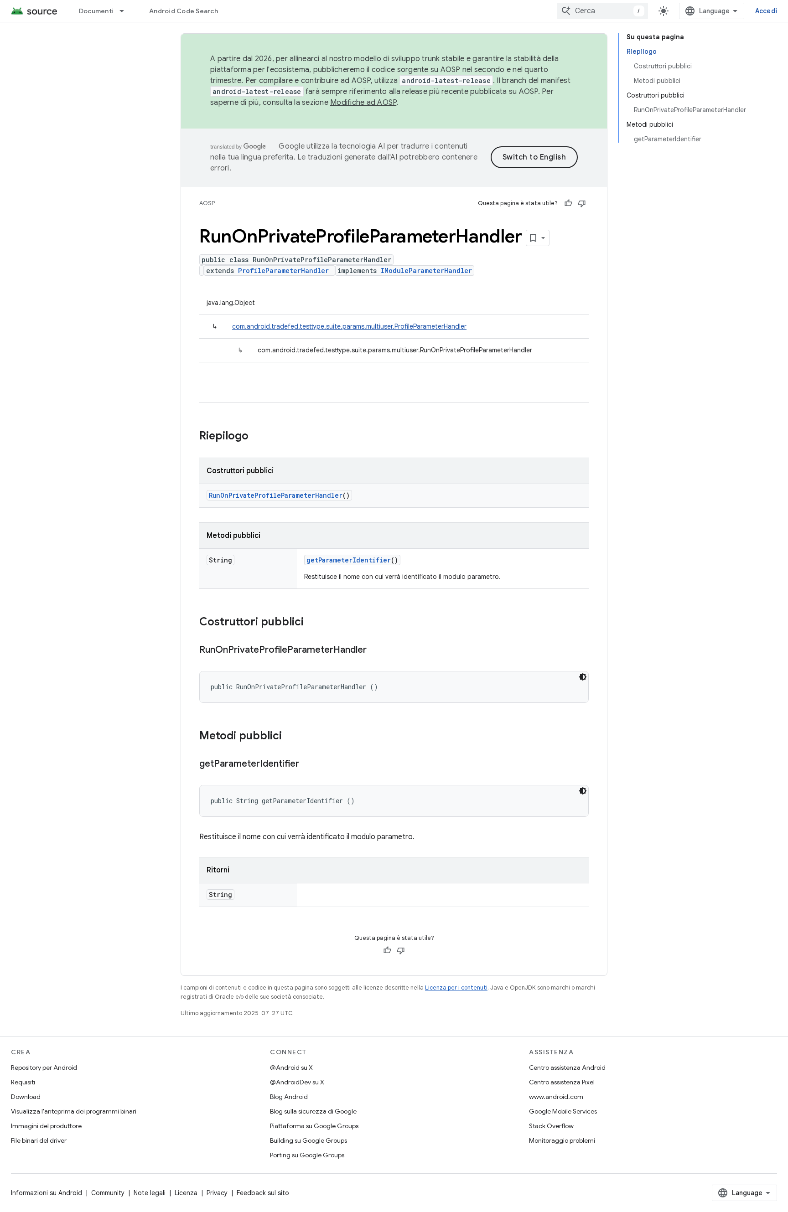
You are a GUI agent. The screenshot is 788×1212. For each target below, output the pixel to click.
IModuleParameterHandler (426, 270)
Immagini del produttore (46, 1126)
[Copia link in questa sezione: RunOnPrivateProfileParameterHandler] (376, 650)
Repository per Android (44, 1067)
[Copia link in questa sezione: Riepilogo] (258, 436)
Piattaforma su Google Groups (314, 1126)
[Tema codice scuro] (582, 676)
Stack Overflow (551, 1126)
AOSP (207, 203)
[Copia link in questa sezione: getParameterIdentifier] (308, 764)
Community (107, 1193)
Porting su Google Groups (307, 1155)
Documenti (96, 11)
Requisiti (23, 1082)
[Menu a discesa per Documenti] (126, 11)
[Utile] (568, 203)
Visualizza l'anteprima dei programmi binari (73, 1111)
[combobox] (602, 11)
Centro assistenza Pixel (562, 1082)
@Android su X (291, 1067)
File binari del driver (39, 1140)
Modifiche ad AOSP (363, 102)
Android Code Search (183, 11)
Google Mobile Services (563, 1111)
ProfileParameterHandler (283, 270)
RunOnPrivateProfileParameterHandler (275, 495)
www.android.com (556, 1097)
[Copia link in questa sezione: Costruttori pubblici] (313, 622)
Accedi (766, 11)
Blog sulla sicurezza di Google (313, 1111)
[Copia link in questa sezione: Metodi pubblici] (291, 736)
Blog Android (289, 1097)
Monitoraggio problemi (562, 1140)
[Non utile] (582, 203)
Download (26, 1097)
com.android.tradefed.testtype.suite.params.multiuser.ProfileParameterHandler (349, 326)
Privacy (217, 1193)
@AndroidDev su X (297, 1082)
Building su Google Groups (308, 1140)
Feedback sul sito (263, 1193)
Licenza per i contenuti (456, 987)
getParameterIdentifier (348, 560)
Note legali (150, 1193)
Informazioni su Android (46, 1193)
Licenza (186, 1193)
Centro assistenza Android (567, 1067)
